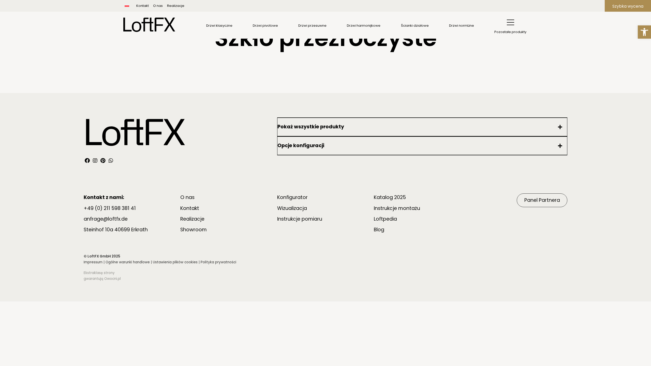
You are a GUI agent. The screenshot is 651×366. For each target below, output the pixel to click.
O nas (158, 5)
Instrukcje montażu (397, 208)
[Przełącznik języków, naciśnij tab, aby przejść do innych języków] (132, 6)
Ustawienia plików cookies (175, 262)
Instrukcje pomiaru (299, 219)
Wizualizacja (292, 208)
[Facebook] (87, 160)
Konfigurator (292, 197)
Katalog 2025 (390, 197)
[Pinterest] (103, 160)
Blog (379, 229)
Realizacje (175, 5)
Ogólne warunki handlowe (128, 262)
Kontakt (142, 5)
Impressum (93, 262)
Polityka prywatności (218, 262)
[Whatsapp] (110, 160)
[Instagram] (95, 160)
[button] (644, 32)
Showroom (193, 229)
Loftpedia (385, 219)
